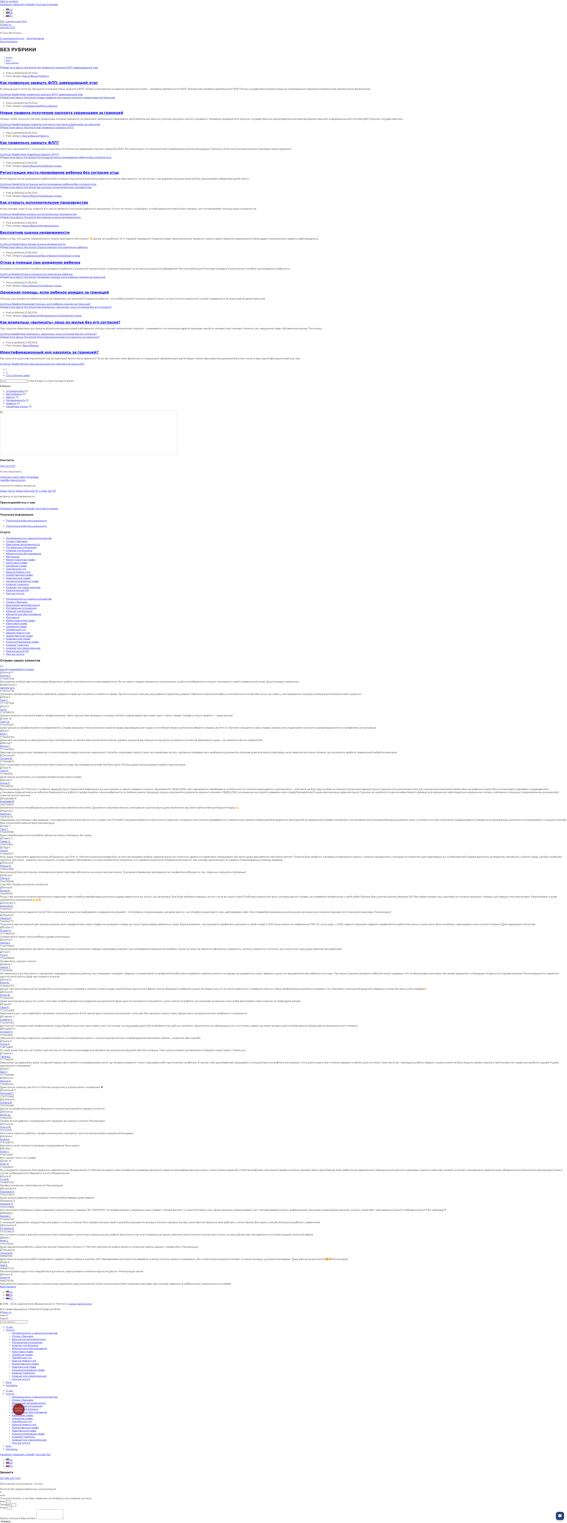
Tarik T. (4, 829)
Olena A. (5, 878)
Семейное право (16, 565)
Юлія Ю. (5, 982)
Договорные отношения (21, 547)
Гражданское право (18, 578)
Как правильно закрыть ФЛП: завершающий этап (49, 82)
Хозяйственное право (19, 575)
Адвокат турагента (17, 584)
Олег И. (4, 1163)
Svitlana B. (6, 1102)
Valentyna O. (7, 687)
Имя (3, 1501)
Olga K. (4, 850)
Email (3, 1507)
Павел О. (5, 841)
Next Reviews (8, 1286)
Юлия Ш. (5, 1114)
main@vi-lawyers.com (13, 480)
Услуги (10, 1330)
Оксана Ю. (6, 758)
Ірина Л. (5, 783)
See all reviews (8, 669)
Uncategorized (32, 106)
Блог (29, 38)
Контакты (38, 38)
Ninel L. (4, 1240)
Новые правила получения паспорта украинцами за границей (61, 112)
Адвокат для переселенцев (23, 587)
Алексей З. (6, 906)
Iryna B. (4, 1179)
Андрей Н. (6, 1031)
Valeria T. (5, 967)
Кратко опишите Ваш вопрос (18, 1518)
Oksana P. (6, 918)
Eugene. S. (6, 1019)
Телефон (5, 1504)
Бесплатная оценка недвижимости (35, 232)
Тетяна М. (5, 866)
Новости (11, 403)
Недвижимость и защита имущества (29, 538)
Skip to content (9, 1)
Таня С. (4, 700)
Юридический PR (17, 590)
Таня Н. (4, 770)
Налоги (44, 76)
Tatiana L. (5, 1056)
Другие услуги (15, 593)
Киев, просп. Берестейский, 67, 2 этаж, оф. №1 (28, 491)
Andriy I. (4, 1151)
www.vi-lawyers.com (80, 1303)
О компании (8, 38)
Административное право (22, 581)
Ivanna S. (5, 942)
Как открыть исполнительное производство (44, 202)
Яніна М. (5, 890)
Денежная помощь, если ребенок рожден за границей (54, 292)
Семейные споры (51, 166)
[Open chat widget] (560, 1516)
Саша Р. (4, 1007)
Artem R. (5, 1277)
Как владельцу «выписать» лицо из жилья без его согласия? (60, 322)
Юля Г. (4, 734)
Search (4, 1315)
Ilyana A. (5, 1044)
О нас (9, 1327)
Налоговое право (16, 562)
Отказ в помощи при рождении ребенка (40, 262)
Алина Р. (5, 675)
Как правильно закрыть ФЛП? (29, 142)
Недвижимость (49, 225)
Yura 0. (4, 955)
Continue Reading (41, 94)
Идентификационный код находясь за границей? (49, 352)
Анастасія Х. (7, 1191)
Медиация (12, 556)
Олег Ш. (5, 721)
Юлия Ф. (5, 995)
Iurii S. (3, 709)
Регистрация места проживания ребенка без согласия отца (59, 172)
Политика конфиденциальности (26, 520)
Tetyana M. (6, 1253)
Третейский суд (16, 569)
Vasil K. (4, 1265)
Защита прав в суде (18, 572)
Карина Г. (6, 813)
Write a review (25, 669)
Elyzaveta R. (7, 1228)
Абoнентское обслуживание (23, 553)
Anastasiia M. (7, 801)
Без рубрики (12, 63)
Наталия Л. (6, 1204)
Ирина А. (5, 1081)
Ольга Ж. (5, 1127)
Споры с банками (17, 541)
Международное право (20, 559)
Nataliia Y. (5, 1216)
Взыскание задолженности (23, 544)
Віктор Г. (5, 746)
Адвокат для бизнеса (19, 550)
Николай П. (7, 1093)
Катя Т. (4, 1071)
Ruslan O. (5, 930)
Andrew (4, 1139)
